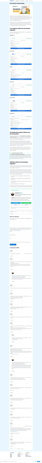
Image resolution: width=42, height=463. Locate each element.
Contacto (27, 454)
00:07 (31, 348)
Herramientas (19, 456)
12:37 (30, 362)
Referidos (19, 454)
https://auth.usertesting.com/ (13, 431)
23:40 (31, 377)
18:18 (31, 253)
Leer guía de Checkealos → (13, 93)
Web (10, 238)
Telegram (11, 454)
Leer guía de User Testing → (13, 62)
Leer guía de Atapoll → (12, 77)
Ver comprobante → (17, 43)
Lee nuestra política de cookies (13, 461)
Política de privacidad (18, 230)
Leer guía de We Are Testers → (13, 109)
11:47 (30, 275)
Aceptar (38, 461)
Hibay (26, 275)
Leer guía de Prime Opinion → (13, 127)
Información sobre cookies (29, 456)
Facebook (11, 456)
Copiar (17, 76)
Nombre (11, 231)
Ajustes (35, 461)
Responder (12, 269)
